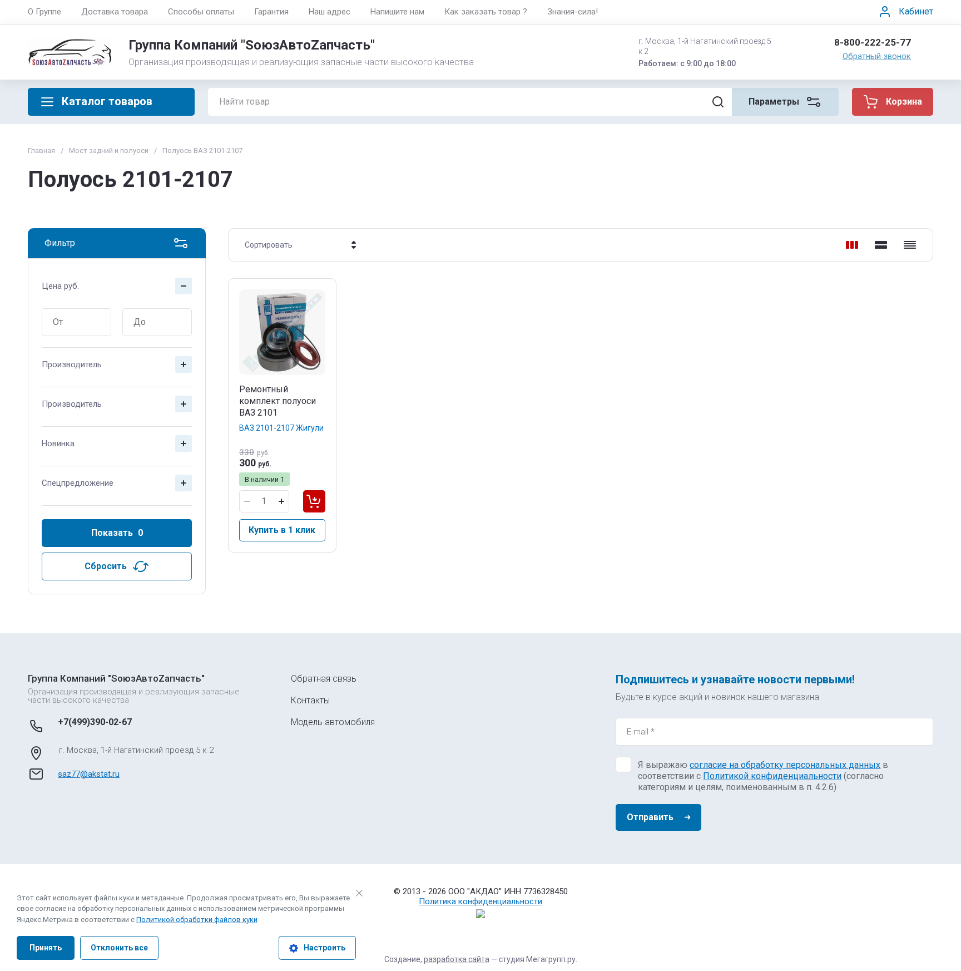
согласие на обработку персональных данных (785, 765)
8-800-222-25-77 (872, 42)
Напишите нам (397, 12)
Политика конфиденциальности (480, 901)
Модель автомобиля (333, 722)
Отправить (650, 817)
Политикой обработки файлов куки (196, 919)
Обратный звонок (877, 56)
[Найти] (718, 102)
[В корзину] (314, 501)
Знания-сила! (572, 12)
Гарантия (271, 12)
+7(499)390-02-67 (95, 722)
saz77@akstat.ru (89, 774)
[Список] (881, 244)
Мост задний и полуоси (108, 150)
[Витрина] (852, 244)
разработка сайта (456, 959)
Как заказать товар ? (485, 12)
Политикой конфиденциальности (772, 776)
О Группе (44, 12)
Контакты (310, 700)
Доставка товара (114, 12)
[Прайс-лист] (909, 244)
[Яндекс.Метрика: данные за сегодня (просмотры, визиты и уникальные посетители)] (480, 913)
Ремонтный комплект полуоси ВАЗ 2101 (277, 401)
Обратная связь (323, 678)
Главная (41, 150)
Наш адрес (329, 12)
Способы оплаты (201, 12)
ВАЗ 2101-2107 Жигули (281, 427)
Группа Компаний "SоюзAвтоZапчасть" (251, 45)
